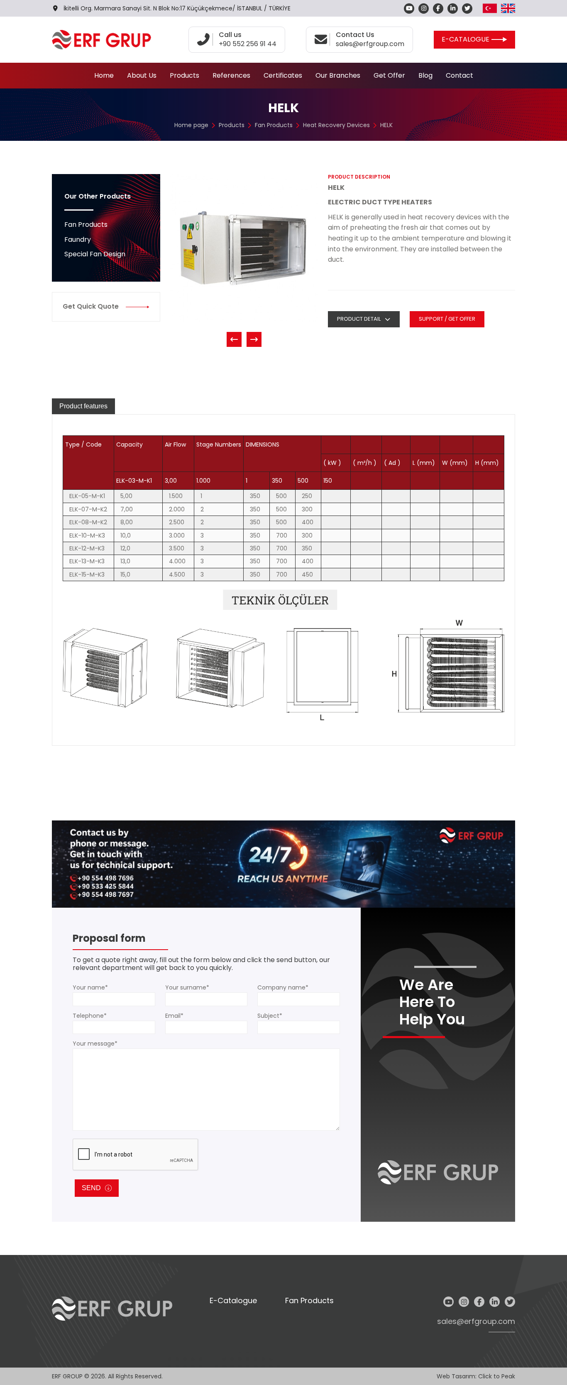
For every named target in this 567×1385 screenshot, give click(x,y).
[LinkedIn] (452, 8)
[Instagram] (423, 8)
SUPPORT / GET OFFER (447, 319)
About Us (141, 75)
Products (184, 75)
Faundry (77, 239)
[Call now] (283, 863)
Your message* (95, 1043)
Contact (459, 75)
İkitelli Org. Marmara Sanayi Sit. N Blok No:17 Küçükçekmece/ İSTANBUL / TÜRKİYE (177, 8)
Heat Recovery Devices (336, 125)
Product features (83, 406)
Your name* (90, 987)
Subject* (269, 1015)
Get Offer (389, 75)
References (231, 75)
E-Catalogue (233, 1301)
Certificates (283, 75)
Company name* (282, 987)
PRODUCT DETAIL (359, 319)
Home (104, 75)
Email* (174, 1015)
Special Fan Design (94, 254)
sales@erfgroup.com (476, 1321)
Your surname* (187, 987)
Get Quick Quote (91, 306)
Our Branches (337, 75)
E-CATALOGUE (465, 39)
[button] (234, 339)
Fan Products (274, 125)
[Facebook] (438, 8)
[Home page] (101, 39)
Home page (191, 125)
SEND (91, 1187)
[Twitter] (467, 8)
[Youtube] (409, 8)
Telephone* (90, 1015)
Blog (425, 75)
